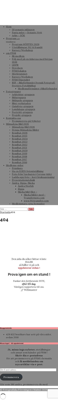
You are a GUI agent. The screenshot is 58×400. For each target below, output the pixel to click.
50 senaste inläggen (23, 29)
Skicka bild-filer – (27, 191)
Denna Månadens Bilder (25, 129)
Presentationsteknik (23, 180)
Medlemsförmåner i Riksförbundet (37, 88)
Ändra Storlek (26, 185)
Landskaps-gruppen (23, 109)
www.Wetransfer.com (36, 200)
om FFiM (11, 53)
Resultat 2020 (20, 150)
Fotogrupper (13, 91)
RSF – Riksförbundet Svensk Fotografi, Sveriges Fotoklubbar (33, 84)
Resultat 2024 (20, 138)
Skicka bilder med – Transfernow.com (35, 196)
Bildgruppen (19, 97)
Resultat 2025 (19, 135)
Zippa (21, 188)
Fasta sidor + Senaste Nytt (27, 32)
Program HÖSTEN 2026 (25, 44)
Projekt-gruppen (21, 115)
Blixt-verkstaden (21, 103)
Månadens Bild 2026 (17, 123)
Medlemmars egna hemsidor (28, 203)
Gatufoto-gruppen (22, 106)
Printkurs (17, 168)
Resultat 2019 (19, 153)
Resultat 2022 (19, 144)
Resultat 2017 (19, 159)
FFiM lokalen (19, 70)
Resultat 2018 (19, 156)
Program (13, 40)
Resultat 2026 (19, 132)
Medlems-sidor (14, 165)
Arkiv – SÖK (18, 35)
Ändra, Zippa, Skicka (23, 182)
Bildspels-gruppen (22, 100)
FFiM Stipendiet (21, 79)
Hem (8, 26)
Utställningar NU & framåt (27, 47)
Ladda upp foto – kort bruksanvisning (33, 177)
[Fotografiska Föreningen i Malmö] (29, 21)
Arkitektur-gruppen (23, 94)
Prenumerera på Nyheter (26, 121)
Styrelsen (17, 67)
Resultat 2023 (19, 141)
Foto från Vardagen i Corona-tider (32, 174)
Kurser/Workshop (22, 50)
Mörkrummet (19, 73)
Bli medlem (18, 56)
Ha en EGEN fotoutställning (28, 171)
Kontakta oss (13, 118)
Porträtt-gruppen (22, 112)
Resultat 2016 (19, 162)
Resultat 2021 (19, 147)
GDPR (15, 64)
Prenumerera (11, 377)
